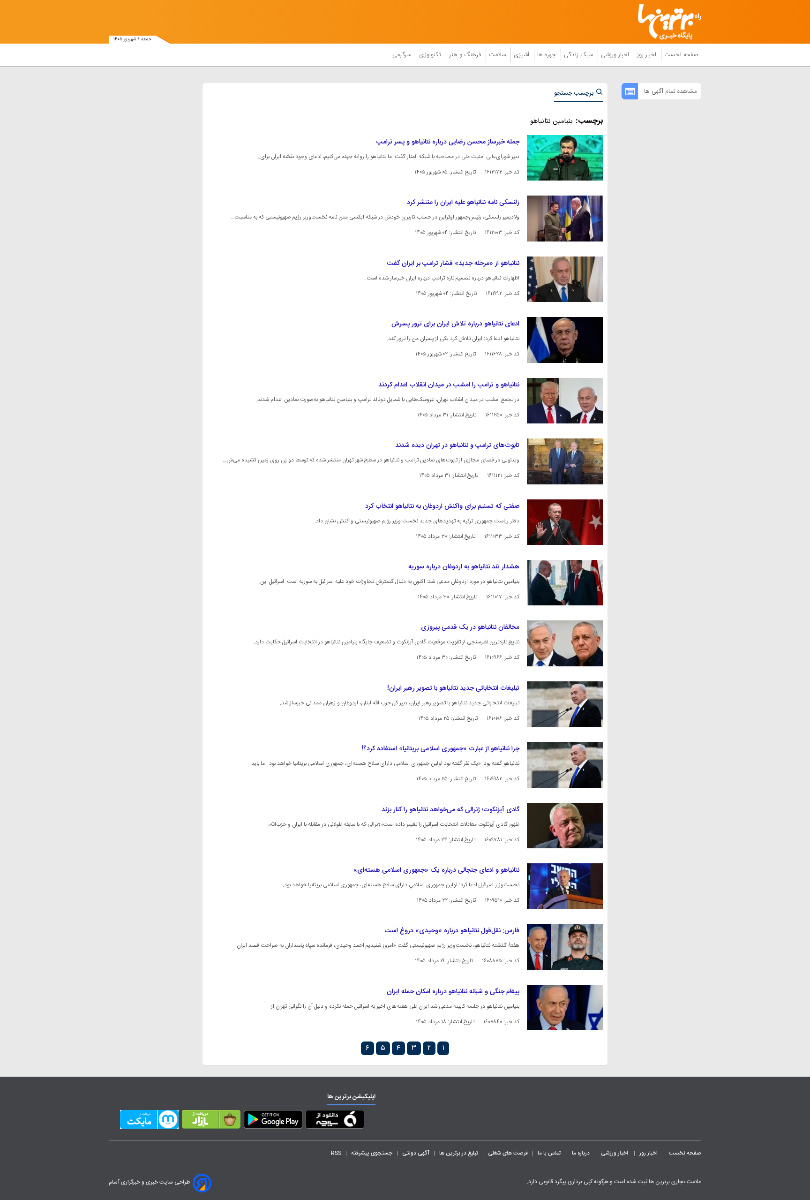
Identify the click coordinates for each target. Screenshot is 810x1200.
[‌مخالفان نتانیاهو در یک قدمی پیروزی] (565, 643)
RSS (336, 1153)
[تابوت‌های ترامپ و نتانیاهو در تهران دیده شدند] (565, 461)
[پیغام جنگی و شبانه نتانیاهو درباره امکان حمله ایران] (565, 1007)
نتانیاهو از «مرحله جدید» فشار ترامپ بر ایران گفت (453, 263)
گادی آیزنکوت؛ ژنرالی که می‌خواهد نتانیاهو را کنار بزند (450, 810)
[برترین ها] (665, 22)
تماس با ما (550, 1153)
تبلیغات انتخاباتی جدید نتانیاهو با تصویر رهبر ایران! (453, 688)
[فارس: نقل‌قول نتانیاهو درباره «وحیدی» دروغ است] (565, 946)
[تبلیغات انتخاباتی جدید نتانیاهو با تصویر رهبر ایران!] (565, 704)
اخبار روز (647, 55)
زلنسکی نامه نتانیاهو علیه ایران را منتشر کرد (463, 202)
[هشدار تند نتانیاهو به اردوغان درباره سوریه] (565, 582)
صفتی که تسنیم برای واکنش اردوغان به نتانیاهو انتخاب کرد (442, 506)
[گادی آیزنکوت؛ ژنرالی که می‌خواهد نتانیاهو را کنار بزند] (565, 825)
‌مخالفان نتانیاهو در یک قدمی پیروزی (470, 627)
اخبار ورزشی (616, 55)
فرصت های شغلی (508, 1153)
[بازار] (211, 1121)
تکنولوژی (431, 55)
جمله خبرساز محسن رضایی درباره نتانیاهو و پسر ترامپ (447, 142)
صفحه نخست (681, 55)
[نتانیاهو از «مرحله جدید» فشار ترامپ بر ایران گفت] (565, 279)
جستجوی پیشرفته (371, 1153)
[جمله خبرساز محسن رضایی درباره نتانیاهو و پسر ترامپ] (565, 158)
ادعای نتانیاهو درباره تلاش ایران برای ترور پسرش (455, 324)
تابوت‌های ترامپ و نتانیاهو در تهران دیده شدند (457, 445)
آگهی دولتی (415, 1153)
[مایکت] (149, 1121)
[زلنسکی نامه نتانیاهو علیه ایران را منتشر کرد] (565, 218)
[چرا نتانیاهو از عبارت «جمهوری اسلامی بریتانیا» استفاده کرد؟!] (565, 764)
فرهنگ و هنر (466, 55)
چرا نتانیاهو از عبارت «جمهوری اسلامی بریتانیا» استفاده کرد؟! (440, 749)
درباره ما (581, 1153)
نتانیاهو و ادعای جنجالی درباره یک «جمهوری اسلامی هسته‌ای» (436, 870)
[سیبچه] (335, 1121)
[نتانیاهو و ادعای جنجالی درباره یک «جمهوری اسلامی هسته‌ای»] (565, 886)
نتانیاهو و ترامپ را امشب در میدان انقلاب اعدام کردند (448, 385)
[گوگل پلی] (273, 1121)
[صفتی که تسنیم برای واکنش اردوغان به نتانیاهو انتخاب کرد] (565, 522)
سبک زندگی (579, 55)
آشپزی (522, 55)
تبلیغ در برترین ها (458, 1153)
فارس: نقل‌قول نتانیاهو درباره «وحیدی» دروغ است (452, 931)
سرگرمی (402, 55)
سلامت (498, 55)
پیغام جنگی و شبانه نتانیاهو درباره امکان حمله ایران (453, 992)
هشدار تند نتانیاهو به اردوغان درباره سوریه (463, 567)
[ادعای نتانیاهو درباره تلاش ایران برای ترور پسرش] (565, 339)
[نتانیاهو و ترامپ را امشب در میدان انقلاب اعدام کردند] (565, 400)
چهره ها (547, 55)
